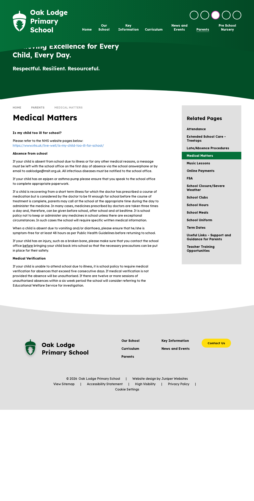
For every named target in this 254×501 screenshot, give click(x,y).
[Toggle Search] (226, 15)
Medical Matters (68, 107)
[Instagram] (215, 15)
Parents (37, 107)
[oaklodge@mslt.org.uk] (194, 15)
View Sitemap (64, 384)
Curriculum (130, 349)
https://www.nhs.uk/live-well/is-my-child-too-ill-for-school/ (58, 145)
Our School (130, 341)
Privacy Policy (178, 384)
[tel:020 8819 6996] (204, 15)
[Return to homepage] (19, 21)
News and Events (176, 349)
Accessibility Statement (105, 384)
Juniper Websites (174, 379)
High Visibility (145, 384)
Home (17, 107)
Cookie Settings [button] (127, 389)
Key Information (175, 341)
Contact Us (216, 343)
